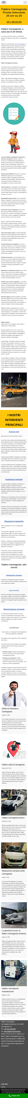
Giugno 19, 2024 (6, 937)
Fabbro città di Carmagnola (13, 765)
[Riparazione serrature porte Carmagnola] (14, 855)
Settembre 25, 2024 (6, 768)
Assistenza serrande (14, 479)
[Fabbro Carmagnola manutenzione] (14, 973)
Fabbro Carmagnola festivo (13, 818)
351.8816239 (14, 22)
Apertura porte (14, 432)
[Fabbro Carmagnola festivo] (14, 802)
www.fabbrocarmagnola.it (12, 1031)
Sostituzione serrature (14, 575)
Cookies (3, 1087)
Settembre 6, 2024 (6, 821)
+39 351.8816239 (10, 1029)
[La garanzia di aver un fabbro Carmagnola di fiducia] (14, 915)
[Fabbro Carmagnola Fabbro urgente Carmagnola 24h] (3, 2)
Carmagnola (21, 44)
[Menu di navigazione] (25, 2)
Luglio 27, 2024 (5, 877)
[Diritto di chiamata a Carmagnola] (14, 693)
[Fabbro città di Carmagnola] (14, 749)
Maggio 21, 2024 (6, 995)
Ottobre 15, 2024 (6, 715)
